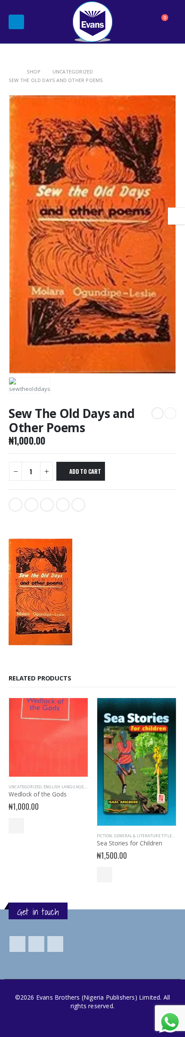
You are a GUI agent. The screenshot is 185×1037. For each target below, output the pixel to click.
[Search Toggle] (139, 21)
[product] (48, 737)
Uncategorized (25, 787)
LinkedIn (47, 505)
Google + (63, 505)
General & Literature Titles (143, 836)
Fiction (104, 836)
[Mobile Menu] (16, 22)
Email (78, 505)
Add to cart (85, 471)
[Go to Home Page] (12, 71)
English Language (63, 787)
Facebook (15, 505)
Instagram (55, 944)
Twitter (31, 505)
